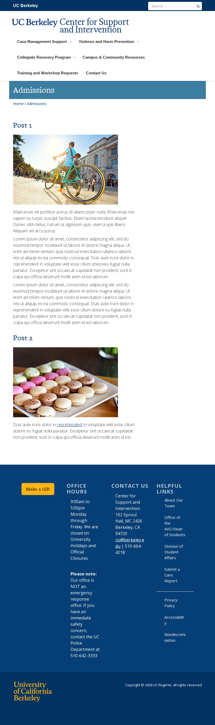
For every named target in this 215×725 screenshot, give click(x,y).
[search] (198, 6)
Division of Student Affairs (173, 551)
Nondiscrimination (174, 637)
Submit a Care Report (172, 575)
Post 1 (22, 125)
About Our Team (173, 502)
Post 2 (23, 338)
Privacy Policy (171, 602)
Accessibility (174, 619)
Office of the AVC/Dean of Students (174, 526)
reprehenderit (70, 424)
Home (18, 103)
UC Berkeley (25, 5)
